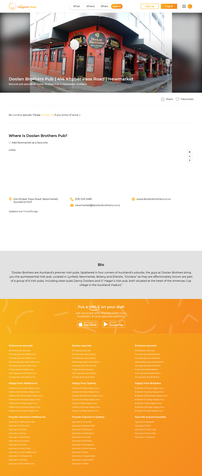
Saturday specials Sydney (84, 373)
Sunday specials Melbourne (22, 377)
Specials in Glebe (80, 463)
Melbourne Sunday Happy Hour (24, 411)
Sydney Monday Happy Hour (85, 388)
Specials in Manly (80, 452)
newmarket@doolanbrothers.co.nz (97, 205)
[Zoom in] (190, 152)
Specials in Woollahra (82, 441)
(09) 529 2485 (83, 199)
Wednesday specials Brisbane (149, 362)
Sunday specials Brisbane (147, 377)
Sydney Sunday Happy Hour (85, 411)
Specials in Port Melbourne (22, 463)
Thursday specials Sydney (84, 365)
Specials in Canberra (145, 437)
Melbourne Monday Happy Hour (24, 388)
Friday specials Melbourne (21, 369)
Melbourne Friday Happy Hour (23, 403)
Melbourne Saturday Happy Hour (25, 407)
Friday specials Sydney (83, 369)
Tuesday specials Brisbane (147, 358)
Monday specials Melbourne (22, 354)
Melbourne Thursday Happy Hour (24, 399)
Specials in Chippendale (83, 456)
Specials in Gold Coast (145, 429)
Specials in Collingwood (20, 456)
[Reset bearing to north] (190, 160)
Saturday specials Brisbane (148, 373)
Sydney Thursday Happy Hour (86, 399)
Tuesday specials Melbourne (22, 358)
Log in (169, 6)
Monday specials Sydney (84, 354)
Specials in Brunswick (19, 441)
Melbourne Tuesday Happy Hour (24, 392)
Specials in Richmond (19, 425)
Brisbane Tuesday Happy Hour (149, 392)
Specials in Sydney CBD (83, 425)
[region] (101, 170)
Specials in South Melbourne (22, 452)
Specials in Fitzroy (17, 433)
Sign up (149, 6)
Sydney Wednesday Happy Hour (87, 395)
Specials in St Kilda (18, 429)
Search (117, 6)
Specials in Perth (143, 425)
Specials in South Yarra (19, 448)
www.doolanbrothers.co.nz (153, 199)
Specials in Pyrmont (81, 437)
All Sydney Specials (81, 350)
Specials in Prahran (18, 444)
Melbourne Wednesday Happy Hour (26, 395)
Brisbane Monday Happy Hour (149, 388)
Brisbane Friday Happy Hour (148, 403)
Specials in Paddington (83, 433)
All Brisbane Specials (145, 350)
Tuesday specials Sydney (84, 358)
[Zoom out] (190, 156)
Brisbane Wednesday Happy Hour (151, 395)
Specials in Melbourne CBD (22, 422)
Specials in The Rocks (82, 429)
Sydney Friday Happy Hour (84, 403)
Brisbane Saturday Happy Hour (150, 407)
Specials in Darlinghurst (83, 444)
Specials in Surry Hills (82, 422)
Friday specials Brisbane (146, 369)
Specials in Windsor (18, 460)
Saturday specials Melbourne (23, 373)
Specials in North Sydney (84, 448)
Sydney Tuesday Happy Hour (86, 392)
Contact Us (47, 115)
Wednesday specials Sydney (85, 362)
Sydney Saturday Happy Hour (86, 407)
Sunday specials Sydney (83, 377)
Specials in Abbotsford (19, 437)
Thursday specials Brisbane (148, 365)
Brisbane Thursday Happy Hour (149, 399)
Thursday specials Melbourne (23, 365)
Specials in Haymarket (82, 460)
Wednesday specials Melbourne (24, 362)
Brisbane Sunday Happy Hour (149, 411)
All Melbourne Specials (20, 350)
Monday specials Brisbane (147, 354)
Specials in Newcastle (145, 433)
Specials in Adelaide (144, 422)
